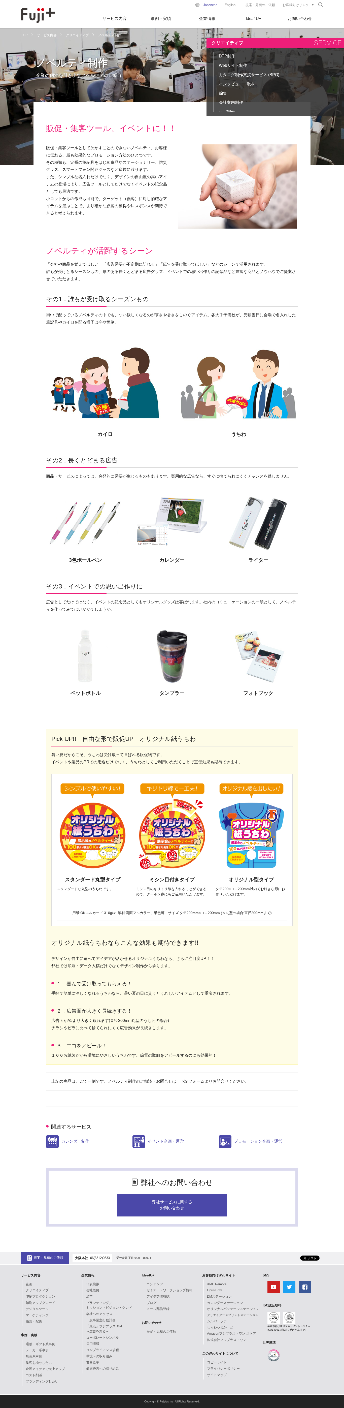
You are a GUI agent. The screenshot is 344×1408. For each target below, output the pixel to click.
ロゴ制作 (227, 112)
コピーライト (217, 1362)
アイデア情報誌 (158, 1296)
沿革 (89, 1296)
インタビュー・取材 (237, 84)
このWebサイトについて (220, 1353)
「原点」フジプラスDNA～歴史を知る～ (104, 1328)
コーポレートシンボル (102, 1337)
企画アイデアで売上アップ (45, 1369)
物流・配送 (34, 1321)
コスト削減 (34, 1375)
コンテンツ (155, 1284)
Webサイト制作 (233, 65)
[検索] (320, 4)
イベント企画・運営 (166, 1141)
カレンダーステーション (225, 1303)
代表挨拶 (92, 1284)
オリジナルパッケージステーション (233, 1309)
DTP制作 (227, 56)
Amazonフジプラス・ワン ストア (231, 1333)
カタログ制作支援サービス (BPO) (249, 75)
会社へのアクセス (99, 1314)
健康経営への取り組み (102, 1368)
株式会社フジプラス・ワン (226, 1340)
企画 (29, 1284)
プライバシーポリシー (223, 1368)
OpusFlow (214, 1290)
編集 (223, 93)
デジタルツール (37, 1309)
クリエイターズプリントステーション (232, 1315)
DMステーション (219, 1296)
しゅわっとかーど (220, 1327)
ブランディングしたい (42, 1381)
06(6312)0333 (100, 1258)
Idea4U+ (253, 18)
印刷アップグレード (40, 1303)
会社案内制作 (231, 102)
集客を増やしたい (39, 1363)
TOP (24, 35)
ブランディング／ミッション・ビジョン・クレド (109, 1305)
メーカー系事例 (37, 1350)
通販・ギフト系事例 (40, 1344)
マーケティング (37, 1315)
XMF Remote (216, 1284)
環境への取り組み (99, 1356)
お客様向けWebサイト (218, 1275)
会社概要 (92, 1290)
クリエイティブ (77, 35)
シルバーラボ (217, 1321)
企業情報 (207, 18)
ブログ (151, 1303)
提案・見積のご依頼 (260, 5)
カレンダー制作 (75, 1141)
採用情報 (92, 1344)
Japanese (210, 5)
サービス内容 (114, 18)
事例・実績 (161, 18)
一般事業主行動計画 (101, 1320)
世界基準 (92, 1362)
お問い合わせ (300, 18)
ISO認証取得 (272, 1305)
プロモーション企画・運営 (258, 1141)
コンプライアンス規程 (102, 1350)
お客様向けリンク (296, 5)
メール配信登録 (158, 1309)
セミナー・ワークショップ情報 (169, 1290)
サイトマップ (217, 1375)
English (230, 5)
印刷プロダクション (40, 1296)
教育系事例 (34, 1356)
